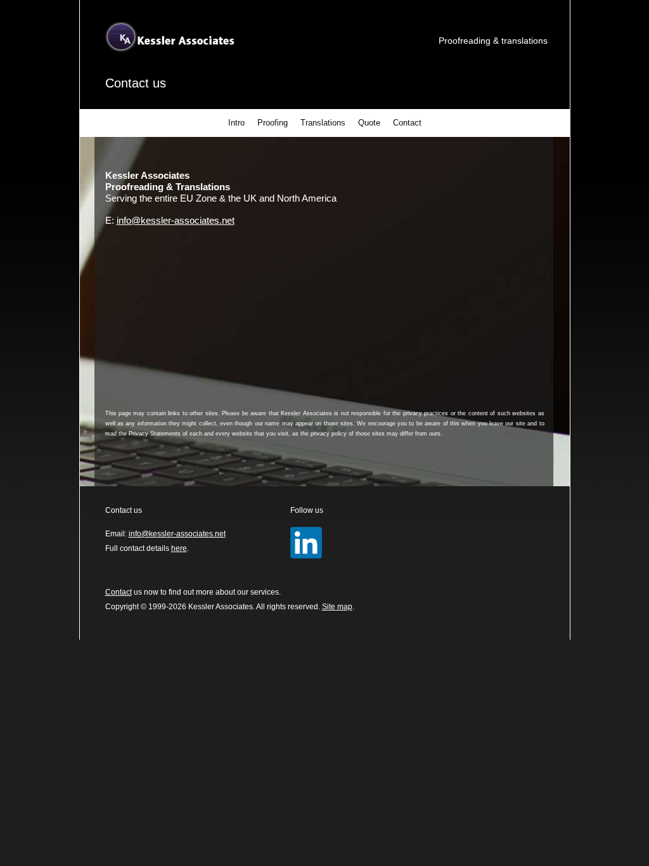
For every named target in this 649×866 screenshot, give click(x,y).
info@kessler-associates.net (176, 220)
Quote (369, 122)
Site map (337, 606)
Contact (407, 122)
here (179, 548)
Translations (322, 122)
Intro (236, 122)
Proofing (272, 122)
